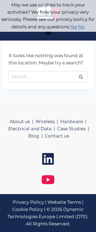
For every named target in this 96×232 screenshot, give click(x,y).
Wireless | (47, 121)
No (81, 26)
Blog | (36, 136)
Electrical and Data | (32, 128)
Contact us (57, 136)
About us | (22, 121)
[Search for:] (48, 76)
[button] (48, 32)
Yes (73, 26)
